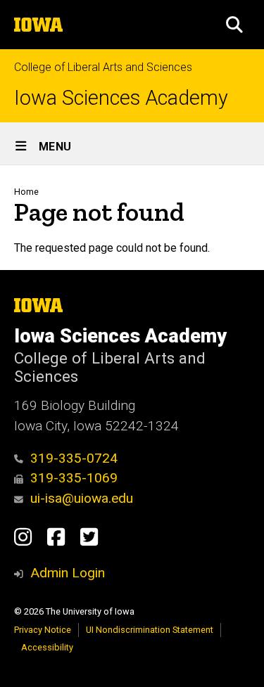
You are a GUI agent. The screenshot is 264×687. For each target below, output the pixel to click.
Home (26, 191)
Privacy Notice (42, 629)
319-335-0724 (74, 458)
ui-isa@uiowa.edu (81, 498)
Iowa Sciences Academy (121, 98)
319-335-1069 (74, 478)
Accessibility (47, 647)
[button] (234, 24)
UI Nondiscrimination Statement (149, 629)
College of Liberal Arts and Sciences (103, 67)
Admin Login (67, 573)
